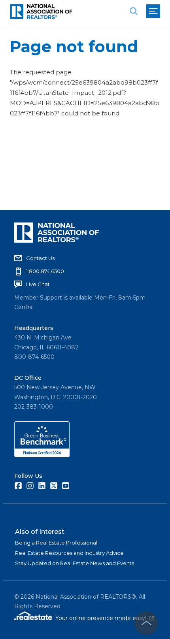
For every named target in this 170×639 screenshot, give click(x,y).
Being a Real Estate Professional (56, 542)
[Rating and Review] (42, 455)
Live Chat (38, 284)
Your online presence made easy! (104, 618)
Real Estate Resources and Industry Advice (69, 553)
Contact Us (40, 258)
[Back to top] (146, 623)
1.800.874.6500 (45, 271)
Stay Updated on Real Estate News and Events (74, 563)
